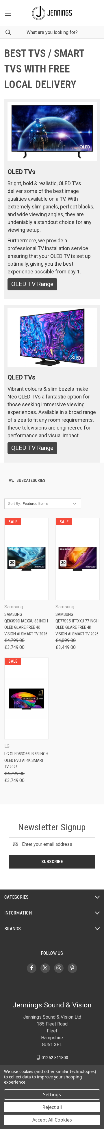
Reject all (52, 1107)
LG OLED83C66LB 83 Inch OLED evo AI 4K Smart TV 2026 (26, 760)
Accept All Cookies (52, 1120)
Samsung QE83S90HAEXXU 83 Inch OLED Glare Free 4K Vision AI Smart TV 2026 (26, 624)
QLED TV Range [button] (32, 447)
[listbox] (50, 504)
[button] (52, 480)
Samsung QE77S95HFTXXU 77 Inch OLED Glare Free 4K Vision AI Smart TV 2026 (77, 624)
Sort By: (14, 503)
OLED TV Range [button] (32, 284)
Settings (52, 1094)
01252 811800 (55, 1057)
